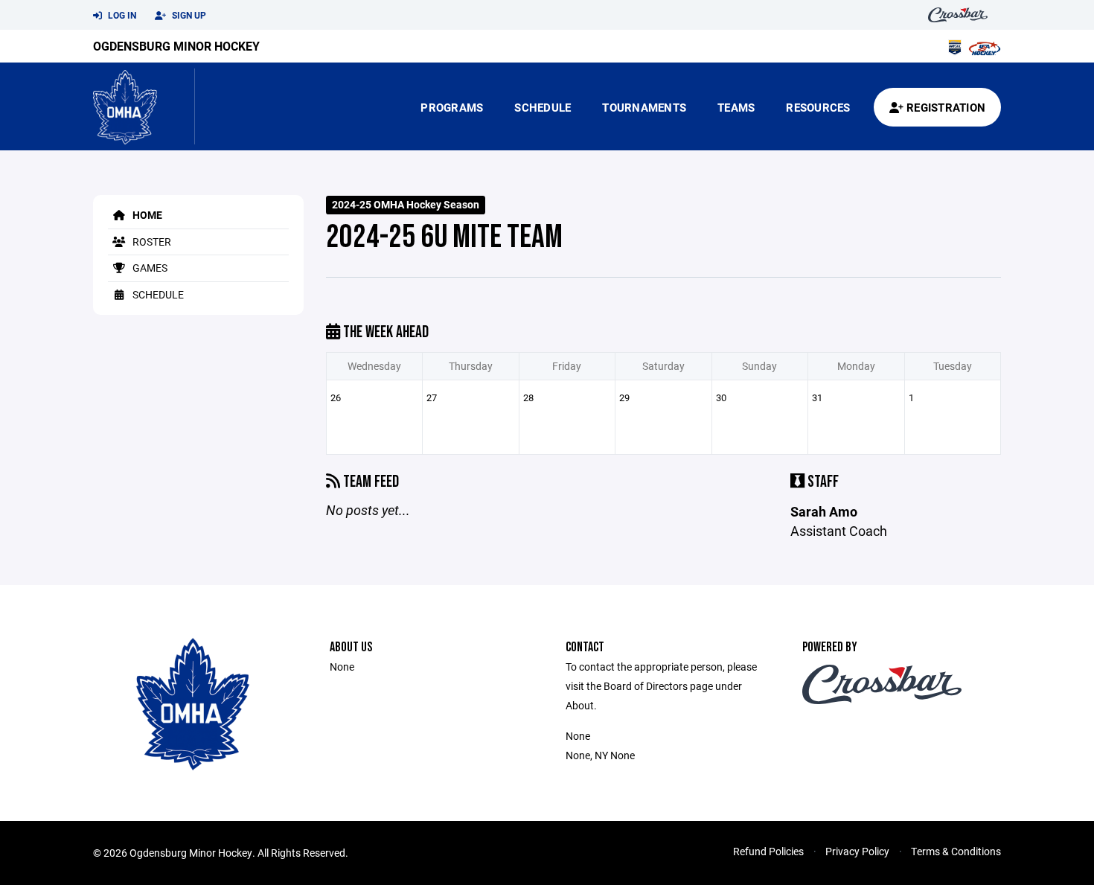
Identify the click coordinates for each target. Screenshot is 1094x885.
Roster (150, 241)
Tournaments (644, 107)
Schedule (542, 107)
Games (148, 268)
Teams (736, 107)
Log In (121, 15)
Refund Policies (768, 851)
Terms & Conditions (956, 851)
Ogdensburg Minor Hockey (176, 46)
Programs (451, 107)
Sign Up (188, 15)
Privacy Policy (857, 851)
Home (146, 215)
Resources (818, 107)
